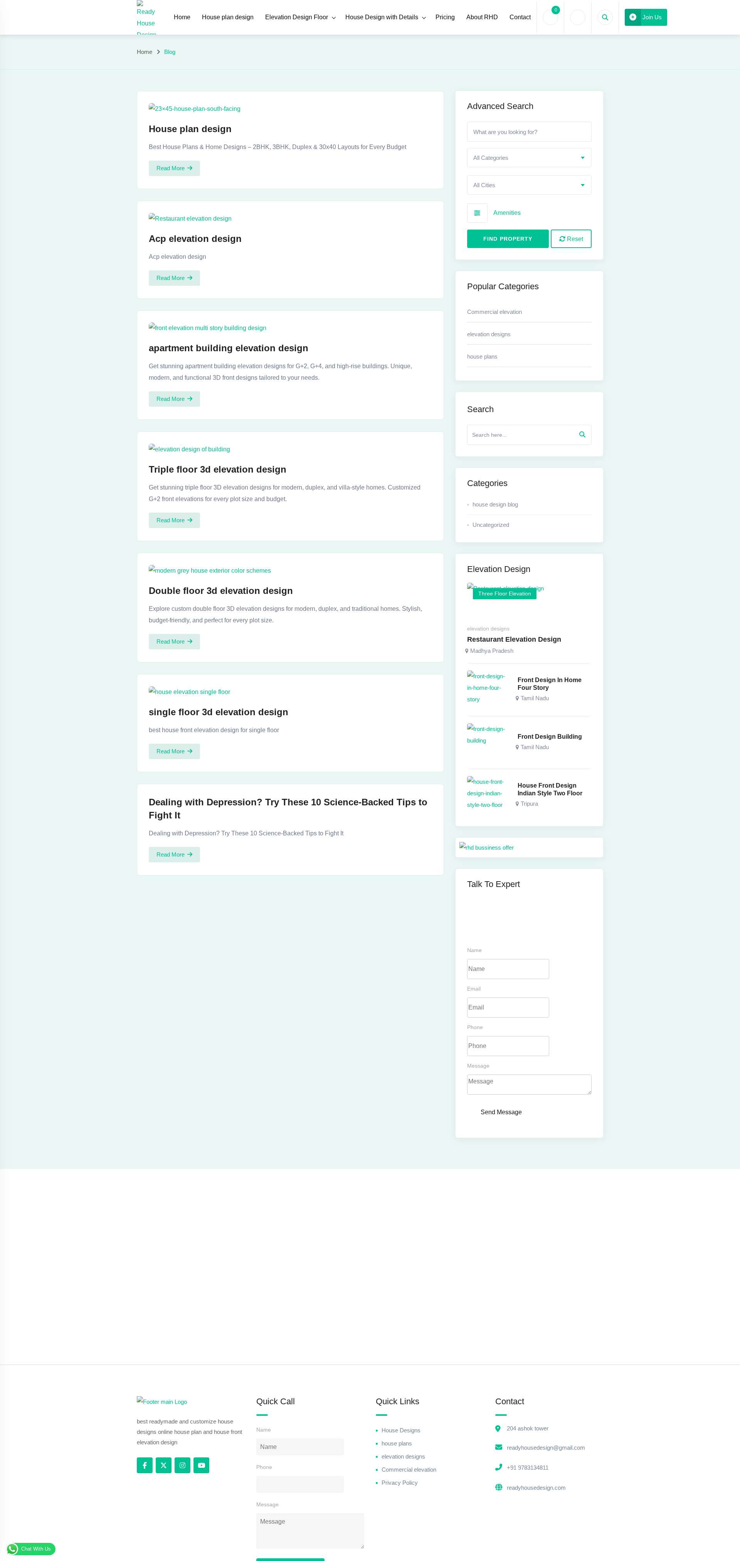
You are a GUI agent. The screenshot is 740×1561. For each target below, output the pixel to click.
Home (182, 17)
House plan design (228, 17)
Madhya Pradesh (491, 650)
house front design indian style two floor (550, 789)
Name (474, 950)
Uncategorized (491, 524)
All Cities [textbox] (484, 185)
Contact (520, 17)
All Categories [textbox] (490, 157)
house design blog (495, 504)
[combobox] (529, 157)
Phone (475, 1027)
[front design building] (489, 742)
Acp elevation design (195, 238)
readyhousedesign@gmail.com (546, 1447)
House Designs (401, 1430)
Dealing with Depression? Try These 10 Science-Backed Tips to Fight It (288, 808)
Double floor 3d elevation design (221, 590)
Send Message (501, 1112)
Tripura (529, 803)
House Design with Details (381, 17)
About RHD (482, 17)
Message (478, 1066)
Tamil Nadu (535, 698)
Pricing (445, 17)
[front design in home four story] (489, 690)
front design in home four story (550, 684)
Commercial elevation (494, 312)
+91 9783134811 (527, 1467)
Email (474, 989)
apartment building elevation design (228, 348)
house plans (482, 356)
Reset (574, 239)
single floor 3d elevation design (218, 712)
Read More (170, 168)
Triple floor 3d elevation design (217, 469)
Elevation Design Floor (296, 17)
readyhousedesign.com (536, 1487)
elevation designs (489, 334)
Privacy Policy (400, 1482)
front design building (550, 736)
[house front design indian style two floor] (489, 795)
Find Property (507, 239)
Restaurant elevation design (514, 639)
